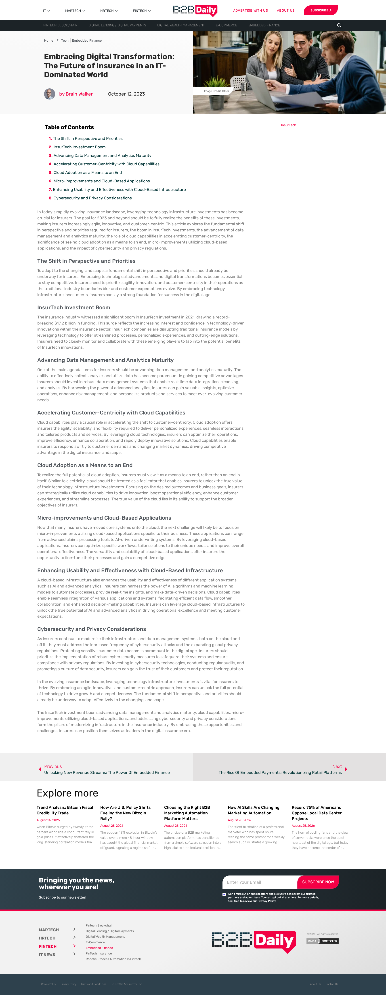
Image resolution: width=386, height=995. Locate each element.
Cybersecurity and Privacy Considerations (93, 198)
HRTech (107, 11)
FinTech (140, 11)
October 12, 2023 (126, 94)
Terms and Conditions (93, 984)
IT (44, 11)
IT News (47, 955)
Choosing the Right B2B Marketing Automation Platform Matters (187, 813)
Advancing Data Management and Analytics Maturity (102, 155)
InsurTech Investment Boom (80, 147)
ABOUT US (286, 11)
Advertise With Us (250, 11)
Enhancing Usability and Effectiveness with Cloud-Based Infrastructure (119, 189)
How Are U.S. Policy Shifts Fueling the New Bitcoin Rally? (125, 813)
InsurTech (288, 125)
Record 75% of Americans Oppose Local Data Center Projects (317, 813)
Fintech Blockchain (60, 25)
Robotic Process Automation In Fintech (113, 959)
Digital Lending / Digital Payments (117, 25)
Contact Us (331, 984)
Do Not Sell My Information (126, 984)
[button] (339, 25)
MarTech (73, 11)
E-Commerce (226, 25)
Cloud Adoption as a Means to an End (88, 172)
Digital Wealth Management (181, 25)
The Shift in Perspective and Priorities (88, 138)
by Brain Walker (76, 94)
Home (48, 40)
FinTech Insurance (99, 953)
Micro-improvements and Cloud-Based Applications (102, 181)
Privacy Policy (68, 984)
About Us (315, 984)
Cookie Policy (48, 984)
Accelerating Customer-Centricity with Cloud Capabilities (106, 164)
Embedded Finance (264, 25)
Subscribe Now (318, 882)
